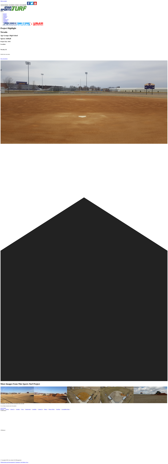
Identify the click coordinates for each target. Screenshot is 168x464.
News (4, 18)
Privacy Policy (52, 409)
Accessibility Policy (65, 409)
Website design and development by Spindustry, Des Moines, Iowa (14, 462)
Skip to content (4, 1)
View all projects (4, 58)
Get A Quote (3, 408)
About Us (5, 16)
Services (5, 13)
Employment (5, 19)
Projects (4, 15)
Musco (45, 409)
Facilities (5, 17)
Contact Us (5, 22)
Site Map (58, 409)
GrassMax (5, 20)
